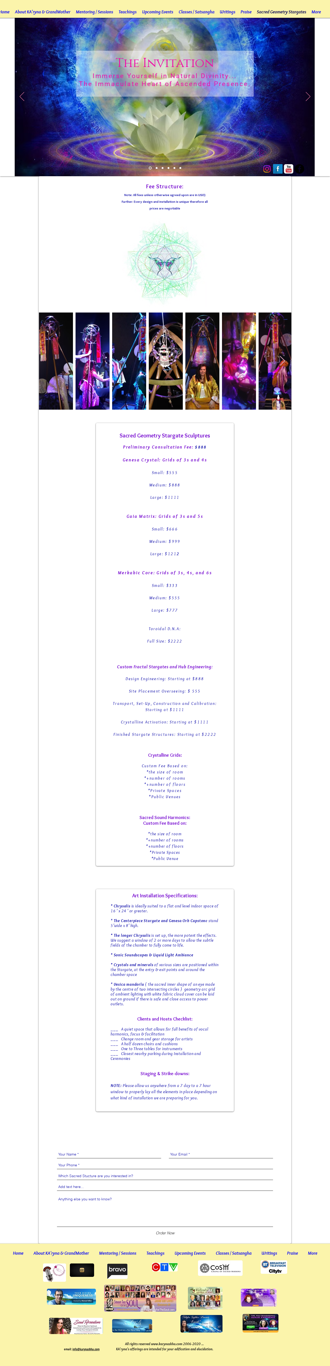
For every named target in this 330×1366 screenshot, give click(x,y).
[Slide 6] (180, 168)
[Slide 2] (157, 168)
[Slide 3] (162, 168)
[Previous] (22, 97)
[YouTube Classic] (288, 169)
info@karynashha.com (86, 1349)
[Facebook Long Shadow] (278, 169)
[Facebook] (299, 169)
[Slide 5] (174, 168)
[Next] (308, 97)
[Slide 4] (168, 168)
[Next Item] (282, 361)
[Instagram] (267, 169)
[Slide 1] (150, 168)
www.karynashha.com (166, 1344)
